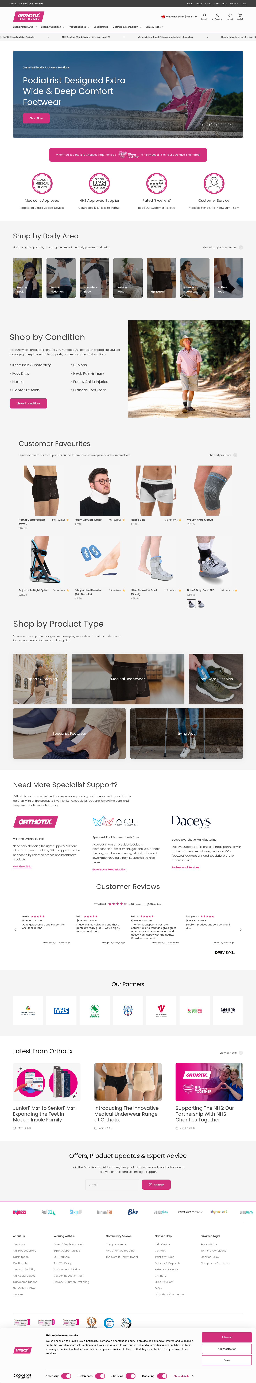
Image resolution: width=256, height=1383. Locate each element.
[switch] (100, 1376)
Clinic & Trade (153, 26)
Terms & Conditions (213, 1250)
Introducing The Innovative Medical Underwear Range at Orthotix (126, 1114)
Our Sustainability (24, 1269)
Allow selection (227, 1348)
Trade (199, 3)
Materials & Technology (125, 26)
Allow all (227, 1337)
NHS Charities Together (120, 1250)
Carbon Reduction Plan (68, 1275)
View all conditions (28, 403)
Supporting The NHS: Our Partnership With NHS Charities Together (205, 1114)
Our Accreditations (25, 1282)
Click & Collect (164, 1282)
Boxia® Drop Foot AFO (201, 590)
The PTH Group (63, 1263)
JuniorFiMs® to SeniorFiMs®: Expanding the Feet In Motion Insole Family (44, 1114)
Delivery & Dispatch (167, 1263)
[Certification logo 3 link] (70, 1322)
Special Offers (101, 26)
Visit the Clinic (22, 866)
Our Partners (62, 1257)
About (190, 3)
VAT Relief (161, 1275)
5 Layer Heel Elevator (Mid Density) (88, 592)
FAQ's (158, 1288)
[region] (128, 930)
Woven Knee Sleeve (200, 520)
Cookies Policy (210, 1257)
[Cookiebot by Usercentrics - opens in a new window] (22, 1376)
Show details (181, 1376)
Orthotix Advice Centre (169, 1294)
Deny (227, 1360)
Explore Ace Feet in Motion (109, 869)
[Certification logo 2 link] (46, 1322)
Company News (116, 1244)
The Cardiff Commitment (122, 1257)
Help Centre (162, 1244)
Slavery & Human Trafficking (71, 1282)
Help (224, 3)
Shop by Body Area (23, 26)
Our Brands (20, 1263)
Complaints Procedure (215, 1263)
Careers (18, 1294)
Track (243, 3)
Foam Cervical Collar (88, 520)
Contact (160, 1250)
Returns (234, 3)
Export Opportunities (67, 1250)
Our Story (19, 1244)
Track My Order (164, 1257)
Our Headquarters (24, 1250)
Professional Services (185, 867)
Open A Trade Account (68, 1244)
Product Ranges (77, 26)
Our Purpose (21, 1257)
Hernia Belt (138, 520)
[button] (15, 930)
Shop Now (36, 118)
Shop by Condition (51, 26)
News (217, 3)
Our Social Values (24, 1275)
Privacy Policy (209, 1244)
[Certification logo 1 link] (21, 1322)
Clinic (208, 3)
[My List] (230, 17)
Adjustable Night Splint (33, 590)
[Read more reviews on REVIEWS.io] (225, 953)
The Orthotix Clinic (24, 1288)
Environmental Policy (67, 1269)
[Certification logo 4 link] (91, 1322)
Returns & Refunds (167, 1269)
